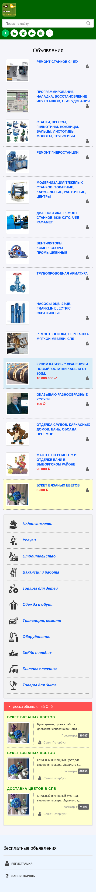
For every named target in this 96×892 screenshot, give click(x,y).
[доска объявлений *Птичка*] (9, 9)
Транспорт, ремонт (42, 620)
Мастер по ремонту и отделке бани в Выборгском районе (56, 459)
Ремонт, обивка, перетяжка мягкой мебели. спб (63, 336)
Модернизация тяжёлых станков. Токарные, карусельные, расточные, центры (61, 189)
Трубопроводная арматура (62, 273)
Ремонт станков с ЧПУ (57, 61)
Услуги (29, 540)
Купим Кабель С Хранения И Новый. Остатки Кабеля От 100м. (62, 369)
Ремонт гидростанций (58, 152)
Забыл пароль (23, 876)
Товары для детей (40, 588)
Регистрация (22, 863)
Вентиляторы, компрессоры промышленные (52, 248)
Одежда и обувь (38, 604)
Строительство (39, 556)
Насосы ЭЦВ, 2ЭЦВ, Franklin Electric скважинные (54, 308)
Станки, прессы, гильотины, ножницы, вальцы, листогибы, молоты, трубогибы (58, 129)
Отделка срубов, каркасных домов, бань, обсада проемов (63, 429)
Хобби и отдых (37, 652)
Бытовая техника (40, 668)
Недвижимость (37, 523)
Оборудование (36, 636)
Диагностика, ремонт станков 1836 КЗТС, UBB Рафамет (58, 217)
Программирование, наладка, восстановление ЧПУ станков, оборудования (63, 96)
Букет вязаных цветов (58, 485)
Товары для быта (40, 685)
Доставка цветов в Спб (31, 788)
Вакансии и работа (41, 572)
